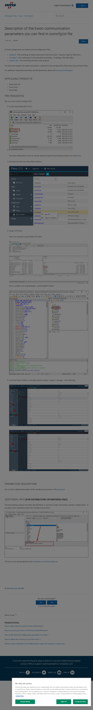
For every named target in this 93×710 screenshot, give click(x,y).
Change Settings (25, 701)
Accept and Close (80, 701)
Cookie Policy (20, 696)
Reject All (64, 701)
